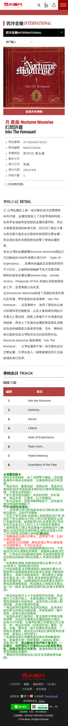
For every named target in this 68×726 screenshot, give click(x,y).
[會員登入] (54, 4)
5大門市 (15, 684)
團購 (26, 684)
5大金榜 (27, 689)
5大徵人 (52, 684)
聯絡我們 (38, 684)
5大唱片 (13, 5)
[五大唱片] (34, 677)
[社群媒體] (51, 696)
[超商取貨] (26, 696)
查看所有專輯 (34, 111)
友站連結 (41, 689)
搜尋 (38, 5)
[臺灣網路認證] (41, 701)
